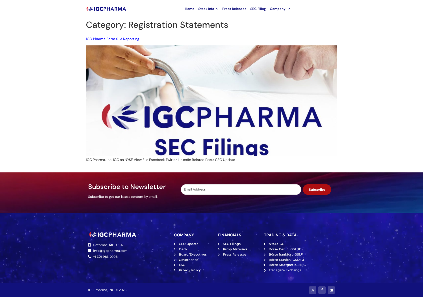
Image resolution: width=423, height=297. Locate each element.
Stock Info (206, 9)
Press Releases (234, 9)
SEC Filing (258, 9)
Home (189, 9)
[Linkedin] (331, 290)
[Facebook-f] (322, 290)
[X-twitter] (312, 290)
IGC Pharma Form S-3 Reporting (112, 39)
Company (278, 9)
